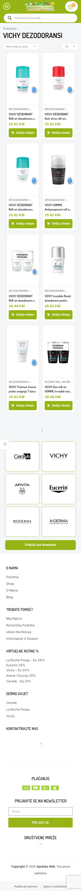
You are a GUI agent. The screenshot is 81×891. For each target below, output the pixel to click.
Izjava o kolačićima (55, 886)
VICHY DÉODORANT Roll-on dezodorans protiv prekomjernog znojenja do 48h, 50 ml (22, 207)
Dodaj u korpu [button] (25, 132)
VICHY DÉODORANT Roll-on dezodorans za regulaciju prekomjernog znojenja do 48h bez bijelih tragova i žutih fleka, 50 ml (22, 116)
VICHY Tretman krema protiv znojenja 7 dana (22, 389)
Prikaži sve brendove (40, 545)
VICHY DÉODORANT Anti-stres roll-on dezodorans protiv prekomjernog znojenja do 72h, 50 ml (58, 116)
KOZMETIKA (52, 381)
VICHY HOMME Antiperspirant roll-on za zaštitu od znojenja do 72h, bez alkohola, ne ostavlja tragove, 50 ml (58, 207)
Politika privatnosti (25, 886)
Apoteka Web (46, 866)
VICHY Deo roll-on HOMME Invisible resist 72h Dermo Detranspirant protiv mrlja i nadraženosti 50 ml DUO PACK (58, 389)
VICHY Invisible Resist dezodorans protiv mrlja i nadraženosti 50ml (58, 298)
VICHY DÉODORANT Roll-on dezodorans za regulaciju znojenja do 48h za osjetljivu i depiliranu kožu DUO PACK (22, 298)
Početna (9, 28)
